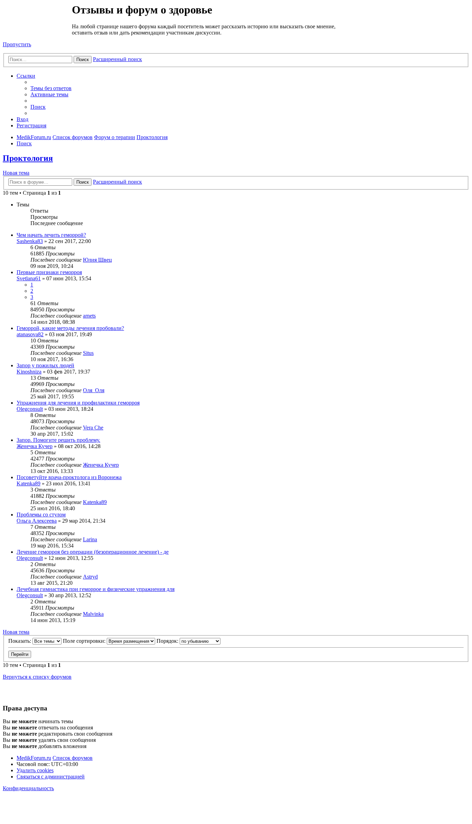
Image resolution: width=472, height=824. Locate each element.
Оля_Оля (93, 390)
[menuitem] (51, 88)
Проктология (28, 158)
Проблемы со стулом (41, 514)
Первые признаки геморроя (49, 272)
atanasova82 (30, 334)
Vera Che (93, 427)
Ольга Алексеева (37, 521)
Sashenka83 (30, 241)
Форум (36, 19)
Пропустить (17, 44)
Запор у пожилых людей (45, 365)
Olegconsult (30, 409)
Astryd (90, 577)
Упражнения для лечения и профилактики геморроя (78, 403)
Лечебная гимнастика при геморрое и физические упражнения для (95, 589)
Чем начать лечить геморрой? (51, 235)
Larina (90, 539)
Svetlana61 (29, 278)
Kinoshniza (29, 372)
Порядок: (168, 641)
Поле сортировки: (85, 641)
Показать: (20, 641)
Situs (88, 353)
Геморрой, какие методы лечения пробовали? (70, 328)
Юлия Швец (97, 260)
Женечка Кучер (35, 446)
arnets (89, 316)
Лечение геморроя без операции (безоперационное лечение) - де (93, 552)
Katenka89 (28, 483)
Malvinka (93, 614)
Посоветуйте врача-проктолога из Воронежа (69, 477)
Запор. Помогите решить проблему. (58, 440)
